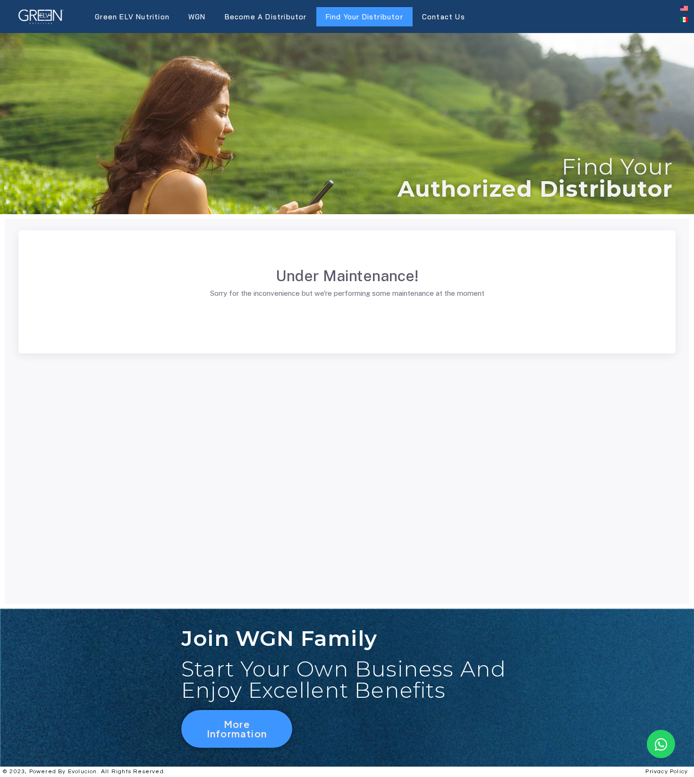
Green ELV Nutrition (132, 16)
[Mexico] (684, 19)
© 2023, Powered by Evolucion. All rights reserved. (84, 772)
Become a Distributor (266, 16)
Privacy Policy (666, 772)
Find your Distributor (364, 16)
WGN (197, 16)
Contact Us (443, 16)
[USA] (684, 8)
